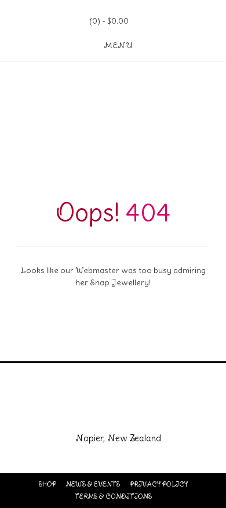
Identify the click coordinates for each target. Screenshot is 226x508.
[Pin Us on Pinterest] (157, 409)
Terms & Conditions (113, 496)
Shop (47, 484)
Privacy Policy (159, 484)
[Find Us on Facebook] (98, 409)
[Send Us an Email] (69, 409)
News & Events (93, 484)
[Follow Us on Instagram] (128, 409)
